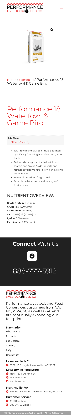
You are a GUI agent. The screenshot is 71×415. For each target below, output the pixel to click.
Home (11, 79)
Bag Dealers (12, 340)
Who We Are (13, 331)
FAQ (8, 350)
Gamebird (26, 79)
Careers (10, 345)
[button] (61, 7)
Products (11, 336)
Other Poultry (19, 142)
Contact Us (12, 355)
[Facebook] (32, 256)
